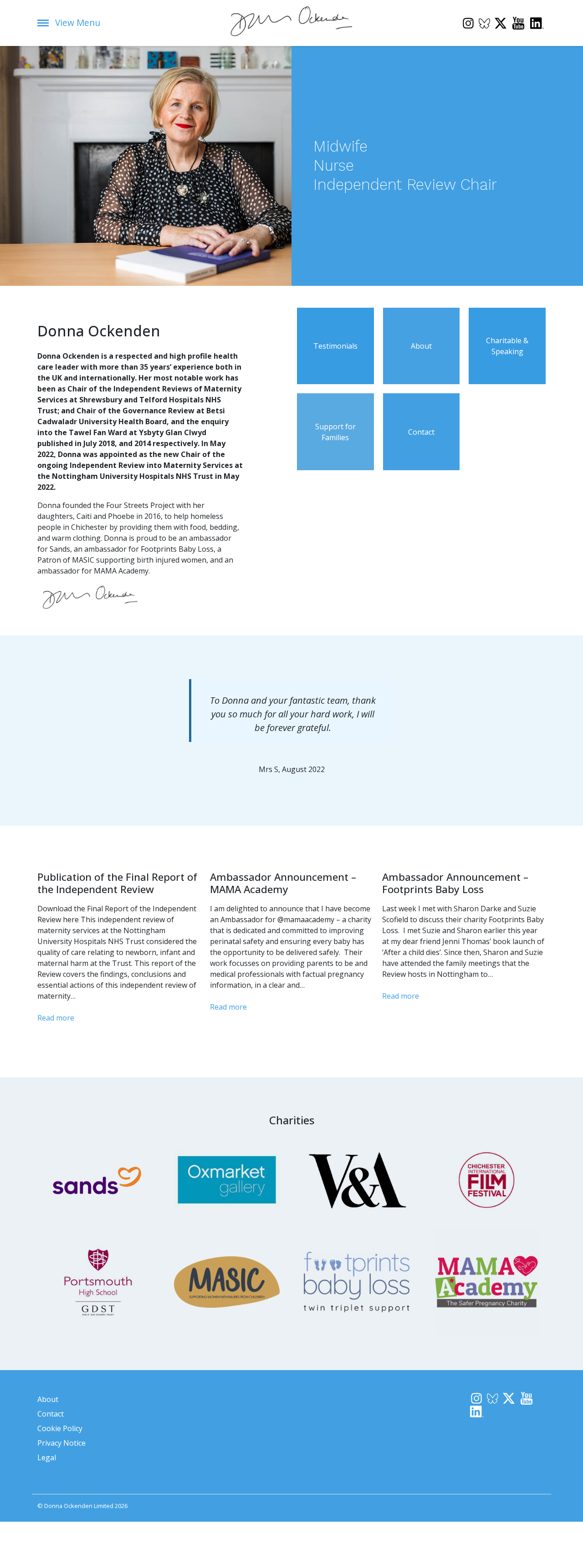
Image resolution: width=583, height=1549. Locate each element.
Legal (46, 1458)
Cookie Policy (59, 1428)
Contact (50, 1414)
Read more (55, 1017)
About (47, 1399)
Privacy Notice (61, 1443)
